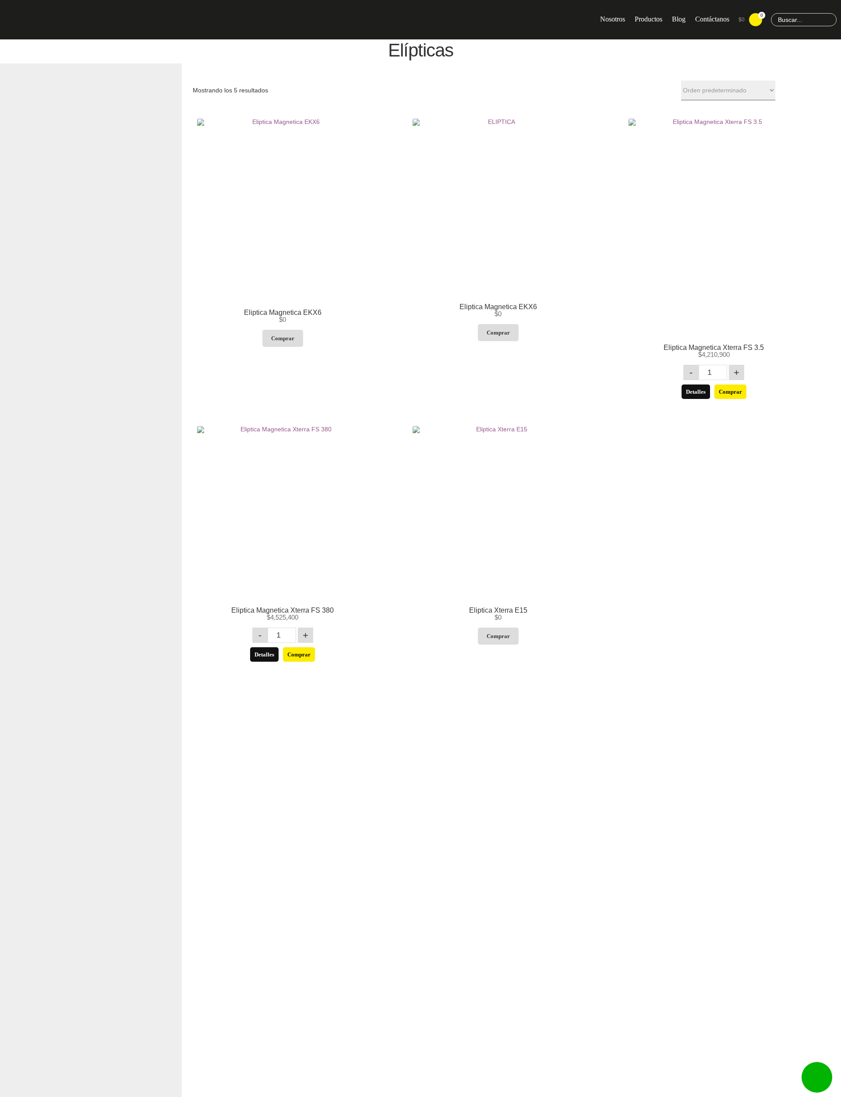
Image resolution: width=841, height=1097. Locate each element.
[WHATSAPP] (817, 1077)
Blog (679, 19)
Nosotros (612, 19)
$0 (750, 18)
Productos (648, 19)
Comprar (282, 338)
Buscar (829, 20)
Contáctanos (712, 19)
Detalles (696, 391)
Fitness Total (74, 19)
